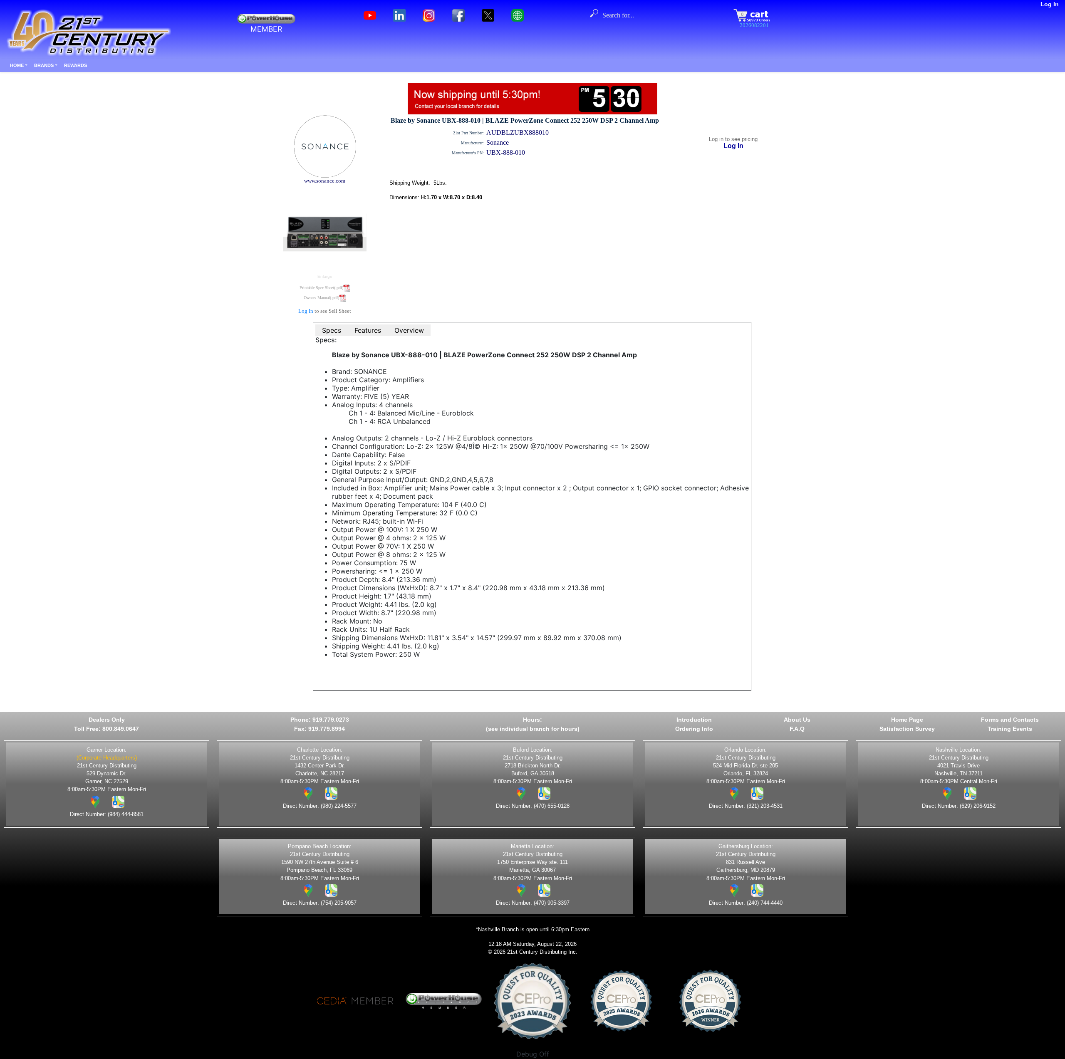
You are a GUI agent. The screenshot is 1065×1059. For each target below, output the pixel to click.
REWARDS (75, 65)
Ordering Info (694, 728)
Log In (1049, 4)
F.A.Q (797, 728)
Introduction (694, 719)
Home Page (907, 719)
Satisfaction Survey (907, 728)
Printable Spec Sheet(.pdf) (321, 287)
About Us (797, 719)
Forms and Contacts (1010, 719)
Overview (409, 330)
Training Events (1010, 728)
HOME (17, 65)
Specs (331, 330)
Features (367, 330)
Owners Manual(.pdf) (321, 297)
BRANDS (44, 65)
